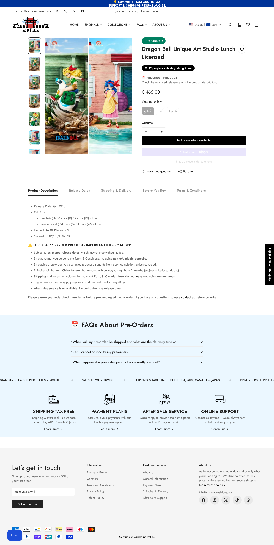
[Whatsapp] (74, 11)
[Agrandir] (124, 45)
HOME (74, 25)
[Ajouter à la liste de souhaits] (242, 49)
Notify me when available (194, 140)
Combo (173, 111)
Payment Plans (152, 485)
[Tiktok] (237, 500)
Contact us (218, 429)
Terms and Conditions (100, 485)
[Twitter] (65, 11)
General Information (155, 479)
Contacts (92, 479)
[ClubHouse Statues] (30, 24)
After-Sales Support (155, 498)
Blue (160, 111)
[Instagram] (56, 11)
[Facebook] (82, 11)
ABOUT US (159, 25)
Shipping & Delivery (155, 491)
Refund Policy (95, 498)
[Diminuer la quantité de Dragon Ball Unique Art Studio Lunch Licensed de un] (146, 132)
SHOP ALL (92, 25)
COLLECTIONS (117, 25)
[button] (204, 25)
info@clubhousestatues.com (216, 492)
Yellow (148, 111)
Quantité (147, 123)
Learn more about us (212, 485)
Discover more (150, 11)
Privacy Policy (95, 491)
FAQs (140, 25)
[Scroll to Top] (266, 524)
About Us (149, 472)
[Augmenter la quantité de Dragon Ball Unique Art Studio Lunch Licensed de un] (162, 132)
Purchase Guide (97, 472)
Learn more (51, 429)
